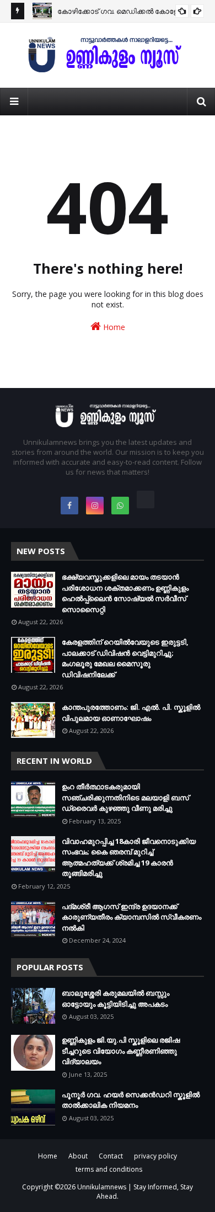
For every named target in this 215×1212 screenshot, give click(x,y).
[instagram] (95, 505)
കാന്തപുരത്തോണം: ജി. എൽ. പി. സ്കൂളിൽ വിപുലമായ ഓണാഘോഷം (131, 712)
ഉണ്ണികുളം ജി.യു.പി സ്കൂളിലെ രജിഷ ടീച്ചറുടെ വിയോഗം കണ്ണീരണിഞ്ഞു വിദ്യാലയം (121, 1050)
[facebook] (69, 505)
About (78, 1156)
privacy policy (155, 1156)
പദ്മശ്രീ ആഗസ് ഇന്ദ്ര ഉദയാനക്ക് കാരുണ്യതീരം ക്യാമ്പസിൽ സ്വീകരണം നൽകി (131, 917)
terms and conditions (109, 1169)
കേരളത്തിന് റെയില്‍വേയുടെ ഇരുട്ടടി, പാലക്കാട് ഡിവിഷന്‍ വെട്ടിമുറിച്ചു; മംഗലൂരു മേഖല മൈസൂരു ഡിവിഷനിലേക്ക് (125, 658)
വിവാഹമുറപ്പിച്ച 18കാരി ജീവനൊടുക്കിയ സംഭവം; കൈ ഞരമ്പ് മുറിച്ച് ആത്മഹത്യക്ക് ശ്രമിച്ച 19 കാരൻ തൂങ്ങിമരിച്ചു (129, 857)
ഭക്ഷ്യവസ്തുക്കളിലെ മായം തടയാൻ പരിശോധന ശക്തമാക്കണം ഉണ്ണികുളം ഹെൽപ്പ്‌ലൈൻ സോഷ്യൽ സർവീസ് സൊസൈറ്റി (125, 593)
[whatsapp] (120, 505)
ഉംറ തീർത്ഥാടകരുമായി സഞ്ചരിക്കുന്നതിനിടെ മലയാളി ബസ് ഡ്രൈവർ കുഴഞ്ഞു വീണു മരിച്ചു (125, 797)
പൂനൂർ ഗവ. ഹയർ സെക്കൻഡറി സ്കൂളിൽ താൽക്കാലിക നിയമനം (131, 1099)
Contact (111, 1156)
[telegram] (145, 499)
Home (113, 327)
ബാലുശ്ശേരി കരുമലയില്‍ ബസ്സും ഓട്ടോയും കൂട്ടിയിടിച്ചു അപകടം (115, 998)
